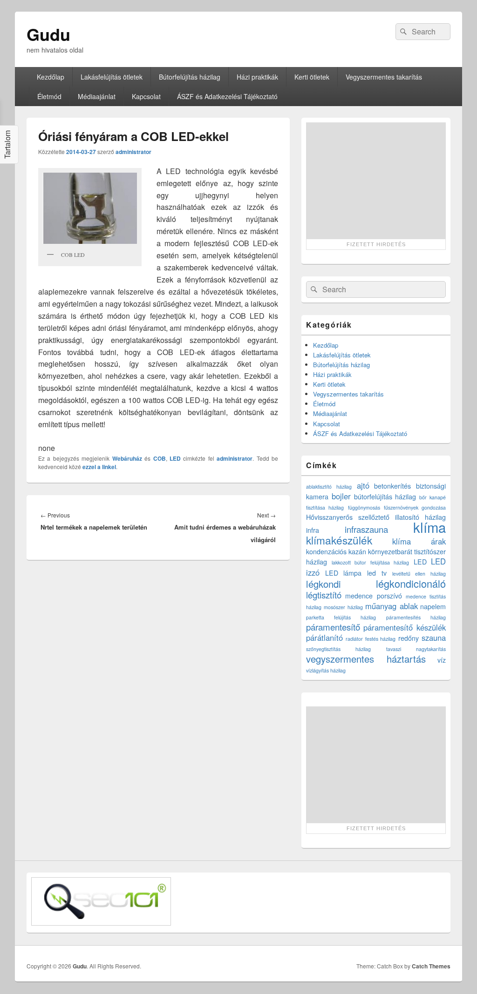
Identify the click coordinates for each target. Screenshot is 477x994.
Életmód (49, 96)
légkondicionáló (411, 583)
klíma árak (419, 541)
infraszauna (366, 529)
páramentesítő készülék (404, 627)
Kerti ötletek (311, 76)
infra (312, 530)
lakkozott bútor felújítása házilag (370, 562)
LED (175, 458)
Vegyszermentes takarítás (384, 76)
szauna (434, 637)
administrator (133, 152)
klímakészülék (339, 539)
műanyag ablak (391, 605)
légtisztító (323, 595)
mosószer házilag (343, 607)
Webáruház (127, 458)
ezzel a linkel (99, 467)
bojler (341, 496)
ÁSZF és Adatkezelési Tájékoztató (227, 96)
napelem (433, 606)
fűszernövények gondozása (415, 507)
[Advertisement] (376, 180)
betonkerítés (392, 485)
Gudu (48, 34)
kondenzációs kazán (336, 551)
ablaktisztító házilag (329, 486)
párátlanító (324, 637)
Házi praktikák (257, 76)
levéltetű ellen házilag (419, 573)
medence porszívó (373, 595)
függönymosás (364, 507)
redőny (408, 638)
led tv (377, 573)
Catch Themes (431, 966)
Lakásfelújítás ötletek (112, 76)
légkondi (323, 584)
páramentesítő (333, 627)
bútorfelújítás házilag (385, 496)
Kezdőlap (50, 76)
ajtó (363, 485)
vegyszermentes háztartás (366, 658)
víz (441, 660)
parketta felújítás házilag (341, 617)
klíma (429, 527)
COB (159, 458)
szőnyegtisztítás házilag (338, 648)
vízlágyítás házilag (326, 670)
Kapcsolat (146, 96)
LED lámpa (343, 573)
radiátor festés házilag (371, 638)
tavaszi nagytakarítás (416, 648)
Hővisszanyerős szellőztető (347, 517)
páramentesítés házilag (416, 617)
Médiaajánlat (97, 96)
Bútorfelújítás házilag (189, 76)
